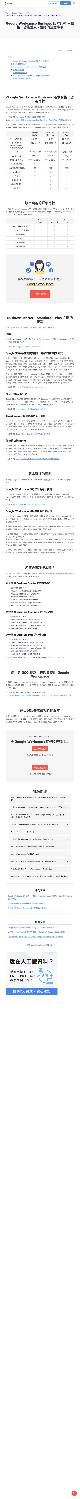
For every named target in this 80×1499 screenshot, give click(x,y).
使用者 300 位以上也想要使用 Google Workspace (31, 75)
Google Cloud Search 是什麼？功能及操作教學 (33, 434)
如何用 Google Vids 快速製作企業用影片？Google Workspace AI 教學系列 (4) (36, 932)
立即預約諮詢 (40, 748)
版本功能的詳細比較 (20, 64)
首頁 (7, 13)
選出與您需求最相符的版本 (22, 78)
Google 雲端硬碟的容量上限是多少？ (29, 387)
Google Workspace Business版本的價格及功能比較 (26, 903)
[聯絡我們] (74, 1493)
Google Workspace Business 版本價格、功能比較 (31, 61)
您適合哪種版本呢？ (20, 73)
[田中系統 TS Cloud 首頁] (9, 3)
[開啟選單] (74, 3)
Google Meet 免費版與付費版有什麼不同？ (31, 409)
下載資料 (54, 3)
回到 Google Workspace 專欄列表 (40, 945)
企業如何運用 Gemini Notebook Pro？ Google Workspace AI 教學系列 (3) (35, 937)
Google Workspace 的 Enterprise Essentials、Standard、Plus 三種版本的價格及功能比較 (38, 120)
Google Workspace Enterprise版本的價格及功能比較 (27, 908)
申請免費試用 (40, 767)
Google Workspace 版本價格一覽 (28, 346)
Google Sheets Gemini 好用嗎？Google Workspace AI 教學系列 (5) (33, 927)
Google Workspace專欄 (20, 13)
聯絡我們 (66, 3)
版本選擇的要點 (18, 70)
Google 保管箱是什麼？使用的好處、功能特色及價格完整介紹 (37, 459)
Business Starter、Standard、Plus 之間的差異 (29, 67)
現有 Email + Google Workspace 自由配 (30, 504)
